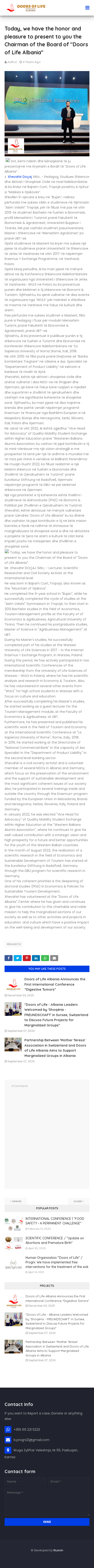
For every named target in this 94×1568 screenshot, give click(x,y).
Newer (16, 1201)
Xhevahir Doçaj (20, 176)
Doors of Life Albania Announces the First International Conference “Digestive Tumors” (54, 984)
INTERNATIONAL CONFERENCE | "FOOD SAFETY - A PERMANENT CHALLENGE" (55, 1221)
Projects (14, 944)
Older (77, 1201)
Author (12, 62)
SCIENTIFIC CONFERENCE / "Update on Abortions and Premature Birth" (55, 1240)
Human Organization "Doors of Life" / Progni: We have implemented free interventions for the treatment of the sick (57, 1262)
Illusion (58, 1550)
